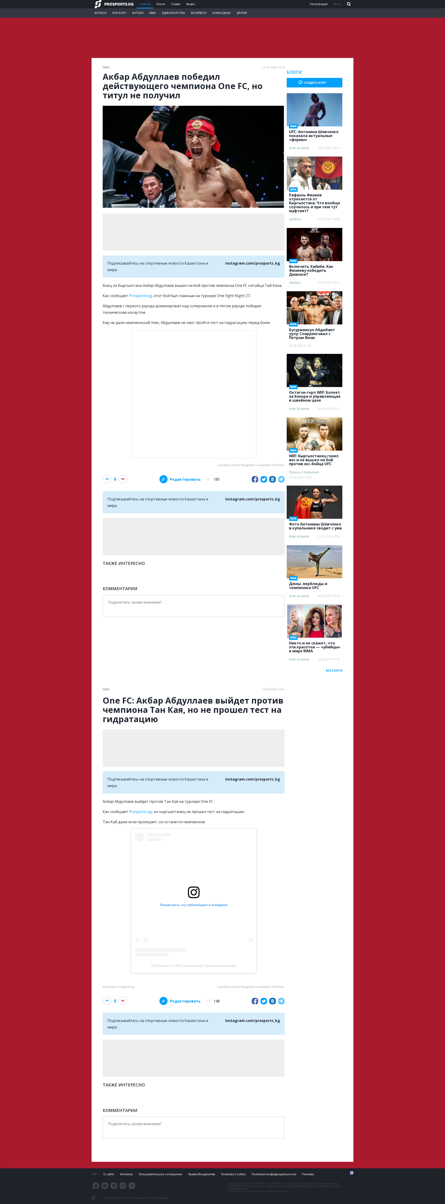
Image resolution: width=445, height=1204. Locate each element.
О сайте (108, 1174)
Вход (337, 4)
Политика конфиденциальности (274, 1174)
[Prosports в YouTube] (132, 1185)
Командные (222, 13)
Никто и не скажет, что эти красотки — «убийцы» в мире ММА (314, 645)
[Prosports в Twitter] (105, 1185)
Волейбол (199, 13)
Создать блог (315, 83)
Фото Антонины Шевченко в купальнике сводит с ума (315, 525)
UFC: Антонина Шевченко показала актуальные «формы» (313, 134)
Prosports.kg (140, 295)
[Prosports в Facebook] (95, 1185)
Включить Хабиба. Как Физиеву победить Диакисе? (311, 269)
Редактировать (185, 479)
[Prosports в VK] (114, 1185)
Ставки (175, 4)
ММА (152, 13)
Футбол (100, 13)
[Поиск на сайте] (348, 4)
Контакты (126, 1174)
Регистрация (318, 4)
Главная (145, 4)
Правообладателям (201, 1174)
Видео (190, 4)
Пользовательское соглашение (160, 1174)
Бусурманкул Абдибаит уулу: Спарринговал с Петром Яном (312, 332)
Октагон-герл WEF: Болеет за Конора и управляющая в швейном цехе (314, 395)
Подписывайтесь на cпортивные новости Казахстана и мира (193, 266)
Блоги (161, 4)
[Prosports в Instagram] (123, 1185)
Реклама (308, 1174)
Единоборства (173, 13)
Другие (242, 13)
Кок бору (119, 13)
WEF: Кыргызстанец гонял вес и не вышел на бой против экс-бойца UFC (314, 458)
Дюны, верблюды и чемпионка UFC (308, 584)
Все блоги (334, 670)
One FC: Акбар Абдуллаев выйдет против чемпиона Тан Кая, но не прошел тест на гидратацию (193, 710)
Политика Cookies (233, 1174)
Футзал (137, 13)
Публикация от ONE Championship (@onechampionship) (193, 965)
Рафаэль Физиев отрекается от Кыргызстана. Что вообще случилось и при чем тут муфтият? (314, 201)
